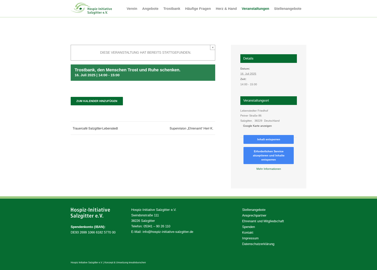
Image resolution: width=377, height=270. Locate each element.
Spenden (248, 227)
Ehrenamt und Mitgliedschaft (263, 221)
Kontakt (247, 232)
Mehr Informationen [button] (268, 168)
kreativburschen (137, 262)
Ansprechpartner (254, 215)
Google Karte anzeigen (257, 125)
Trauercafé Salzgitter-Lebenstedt (95, 128)
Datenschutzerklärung (258, 244)
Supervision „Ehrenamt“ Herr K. (191, 128)
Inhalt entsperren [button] (268, 139)
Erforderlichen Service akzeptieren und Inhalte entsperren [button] (269, 155)
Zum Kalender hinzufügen (96, 101)
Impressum (250, 238)
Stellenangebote (253, 210)
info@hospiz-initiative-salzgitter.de (168, 232)
